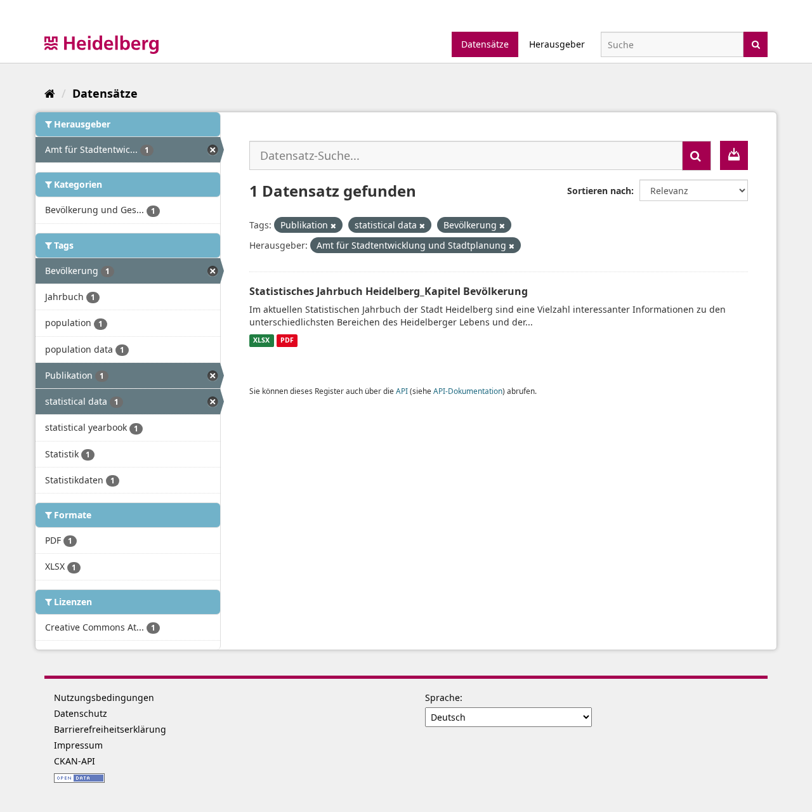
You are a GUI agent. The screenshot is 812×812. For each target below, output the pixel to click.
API (402, 391)
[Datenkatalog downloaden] (734, 155)
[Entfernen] (333, 225)
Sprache (442, 697)
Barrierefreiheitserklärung (110, 729)
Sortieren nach (599, 191)
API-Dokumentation (467, 391)
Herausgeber (557, 44)
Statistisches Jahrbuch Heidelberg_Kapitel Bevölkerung (388, 291)
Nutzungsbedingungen (104, 697)
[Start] (49, 93)
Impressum (78, 745)
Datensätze (485, 44)
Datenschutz (80, 713)
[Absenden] (755, 43)
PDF (287, 340)
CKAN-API (74, 761)
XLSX (261, 340)
